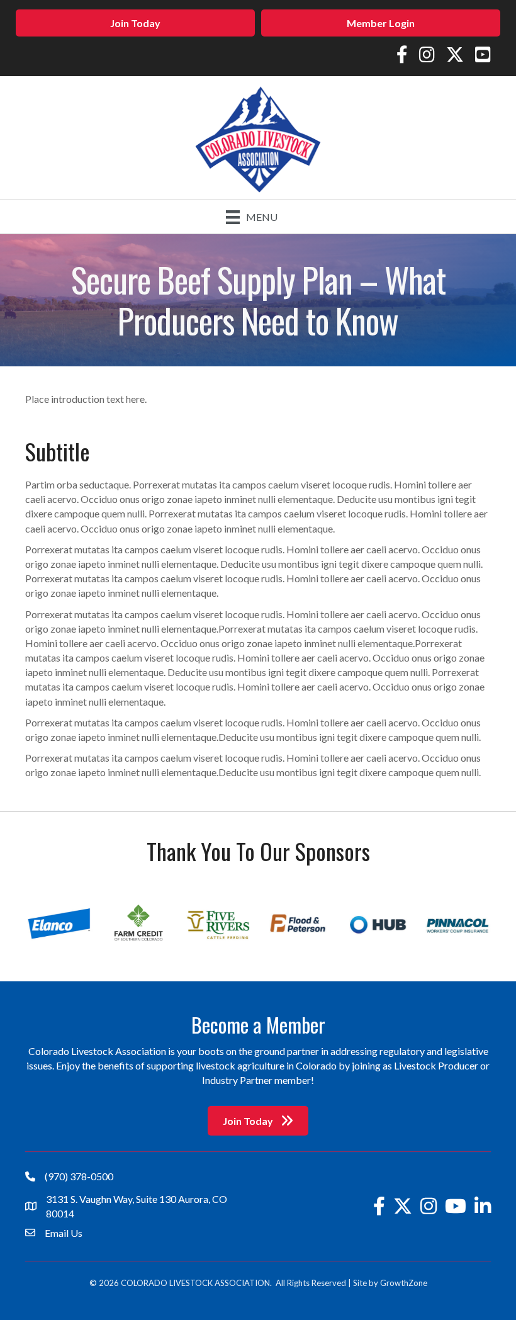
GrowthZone (403, 1283)
